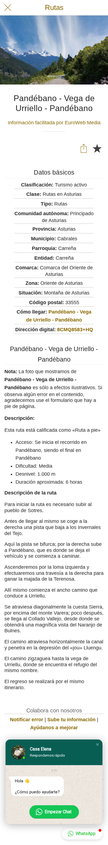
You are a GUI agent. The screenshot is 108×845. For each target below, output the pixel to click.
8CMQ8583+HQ (75, 329)
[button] (97, 744)
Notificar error (26, 719)
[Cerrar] (7, 7)
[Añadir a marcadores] (97, 148)
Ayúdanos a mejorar (54, 727)
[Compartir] (83, 148)
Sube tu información (71, 719)
